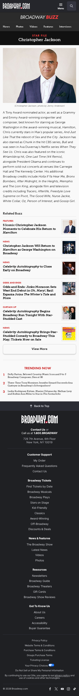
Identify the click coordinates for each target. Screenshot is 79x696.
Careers (39, 617)
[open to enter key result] (71, 6)
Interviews (65, 26)
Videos (33, 26)
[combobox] (70, 6)
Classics (40, 513)
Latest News (39, 549)
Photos (19, 26)
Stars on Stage (39, 502)
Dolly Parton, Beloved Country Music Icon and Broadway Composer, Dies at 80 (37, 375)
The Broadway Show (40, 544)
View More (39, 349)
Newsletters (39, 575)
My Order (39, 460)
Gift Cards (39, 591)
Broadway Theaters (39, 586)
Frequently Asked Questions (39, 465)
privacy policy (62, 675)
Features (48, 26)
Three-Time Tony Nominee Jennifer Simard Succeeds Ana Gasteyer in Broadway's (40, 384)
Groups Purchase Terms (39, 655)
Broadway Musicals (39, 491)
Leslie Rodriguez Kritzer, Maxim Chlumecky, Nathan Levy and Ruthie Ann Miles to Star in (40, 392)
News (6, 26)
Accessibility (39, 623)
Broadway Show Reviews (39, 597)
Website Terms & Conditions (39, 645)
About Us (39, 612)
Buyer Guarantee (39, 628)
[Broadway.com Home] (16, 6)
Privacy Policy (39, 640)
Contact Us (38, 429)
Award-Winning (39, 518)
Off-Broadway (40, 523)
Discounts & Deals (39, 529)
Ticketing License (39, 660)
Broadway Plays (40, 497)
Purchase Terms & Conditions (39, 650)
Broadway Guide (39, 580)
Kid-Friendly (39, 507)
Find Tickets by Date (39, 486)
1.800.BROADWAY (46, 433)
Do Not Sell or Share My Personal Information (39, 670)
